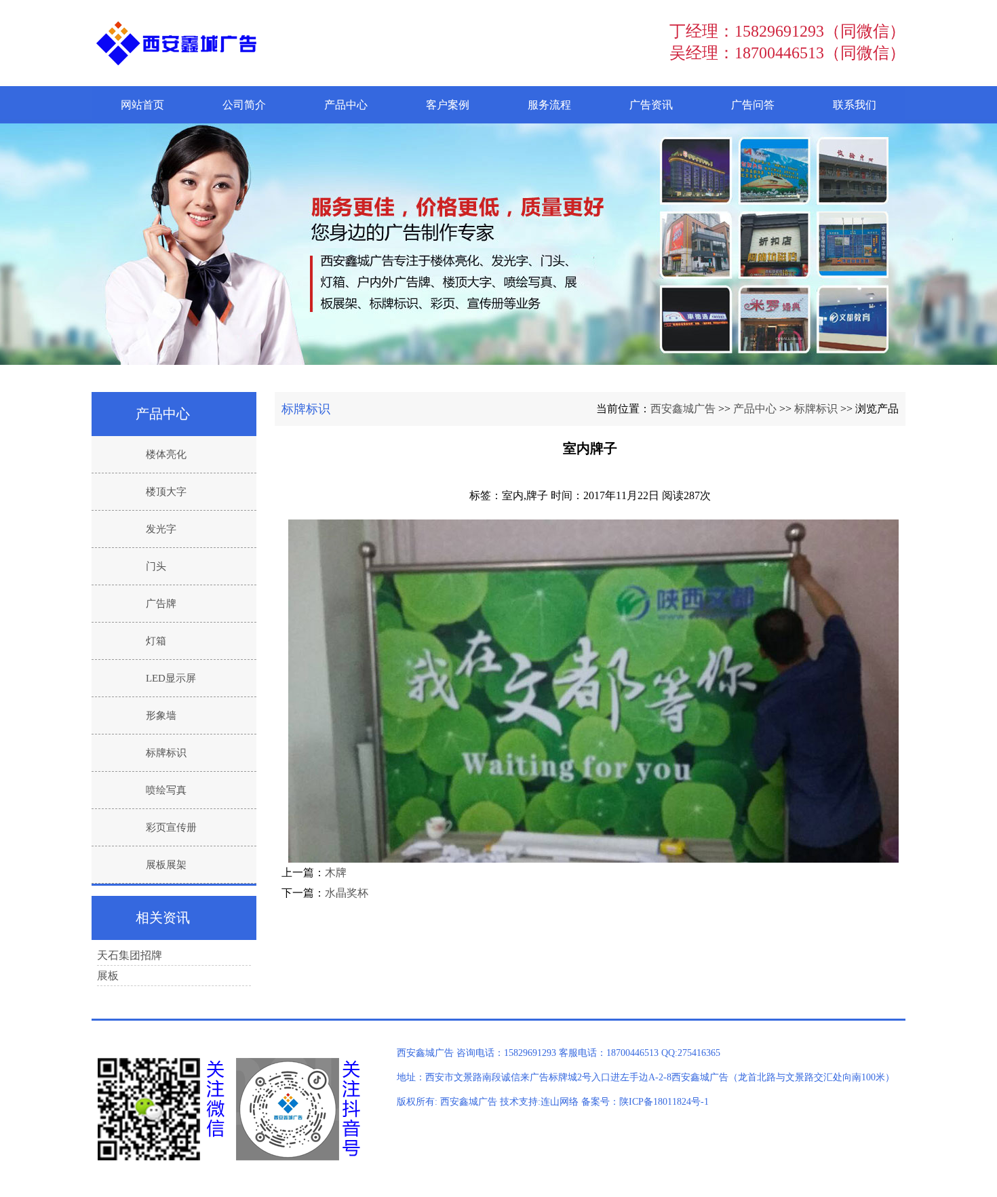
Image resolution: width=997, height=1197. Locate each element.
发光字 (161, 529)
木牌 (336, 872)
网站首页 (142, 105)
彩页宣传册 (171, 827)
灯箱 (156, 640)
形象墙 (161, 715)
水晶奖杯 (346, 893)
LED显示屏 (171, 678)
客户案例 (447, 105)
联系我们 (854, 105)
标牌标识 (816, 408)
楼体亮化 (166, 454)
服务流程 (549, 105)
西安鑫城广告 (683, 408)
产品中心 (346, 105)
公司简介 (244, 105)
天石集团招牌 (129, 955)
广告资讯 (651, 105)
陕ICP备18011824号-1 (664, 1102)
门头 (156, 566)
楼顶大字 (166, 491)
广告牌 (161, 603)
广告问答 (753, 105)
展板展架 (166, 864)
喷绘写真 (166, 790)
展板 (108, 975)
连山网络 (560, 1102)
